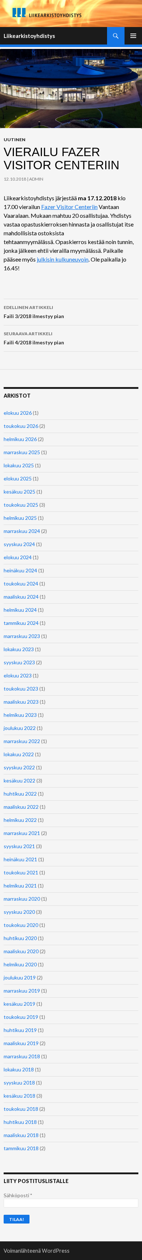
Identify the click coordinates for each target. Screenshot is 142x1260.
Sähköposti (18, 1195)
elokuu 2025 (18, 478)
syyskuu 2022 (19, 767)
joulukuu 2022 (20, 728)
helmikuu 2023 (20, 715)
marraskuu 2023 (22, 636)
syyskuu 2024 (19, 544)
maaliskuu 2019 (21, 1043)
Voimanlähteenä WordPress (37, 1251)
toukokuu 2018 (21, 1109)
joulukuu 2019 (20, 977)
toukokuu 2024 (21, 583)
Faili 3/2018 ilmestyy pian (34, 312)
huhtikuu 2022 (20, 794)
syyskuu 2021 (19, 846)
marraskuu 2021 (22, 833)
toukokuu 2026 (21, 426)
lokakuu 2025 (19, 465)
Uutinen (14, 139)
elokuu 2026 (18, 413)
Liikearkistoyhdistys (29, 35)
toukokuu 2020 (21, 925)
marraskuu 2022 (22, 741)
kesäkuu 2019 (19, 1004)
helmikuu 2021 (20, 885)
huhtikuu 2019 (20, 1030)
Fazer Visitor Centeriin (69, 206)
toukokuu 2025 (21, 505)
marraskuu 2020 (22, 899)
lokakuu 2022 (19, 754)
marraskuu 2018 (22, 1056)
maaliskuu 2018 (21, 1135)
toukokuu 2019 (21, 1017)
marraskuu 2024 (22, 531)
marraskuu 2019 (22, 990)
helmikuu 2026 (20, 439)
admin (36, 179)
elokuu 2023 (18, 675)
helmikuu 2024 (20, 610)
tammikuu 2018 (21, 1148)
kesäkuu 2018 (19, 1096)
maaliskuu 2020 (21, 951)
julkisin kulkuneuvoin (62, 259)
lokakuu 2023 (19, 649)
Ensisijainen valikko (133, 36)
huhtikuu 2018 (20, 1122)
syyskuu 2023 (19, 662)
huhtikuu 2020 (20, 938)
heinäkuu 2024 (20, 570)
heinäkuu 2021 (20, 859)
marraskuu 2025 (22, 452)
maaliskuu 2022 (21, 807)
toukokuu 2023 (21, 688)
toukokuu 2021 (21, 872)
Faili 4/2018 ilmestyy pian (34, 338)
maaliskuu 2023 (21, 702)
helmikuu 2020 (20, 964)
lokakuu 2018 (19, 1069)
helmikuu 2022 (20, 820)
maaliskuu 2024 (21, 597)
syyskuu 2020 (19, 912)
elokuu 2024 (18, 557)
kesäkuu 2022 (19, 780)
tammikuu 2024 (21, 623)
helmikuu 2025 (20, 518)
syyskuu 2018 (19, 1082)
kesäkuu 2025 (19, 491)
